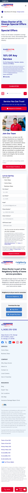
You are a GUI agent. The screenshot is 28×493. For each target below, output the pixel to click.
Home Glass (7, 183)
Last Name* (5, 195)
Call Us (8, 489)
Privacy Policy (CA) (6, 449)
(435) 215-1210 (10, 329)
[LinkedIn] (10, 342)
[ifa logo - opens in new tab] (4, 405)
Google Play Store (15, 314)
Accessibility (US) (5, 452)
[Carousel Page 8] (16, 93)
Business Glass (8, 186)
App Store (15, 309)
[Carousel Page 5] (12, 93)
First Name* (5, 189)
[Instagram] (17, 342)
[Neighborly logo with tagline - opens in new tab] (21, 262)
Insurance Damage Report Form (10, 400)
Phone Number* (6, 209)
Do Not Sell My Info (6, 459)
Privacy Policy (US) (6, 446)
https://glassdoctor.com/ (10, 243)
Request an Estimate (15, 108)
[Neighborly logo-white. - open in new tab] (5, 1)
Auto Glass (7, 180)
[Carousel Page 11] (20, 93)
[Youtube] (13, 342)
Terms (19, 243)
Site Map (3, 397)
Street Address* (6, 215)
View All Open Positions (13, 167)
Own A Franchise (6, 377)
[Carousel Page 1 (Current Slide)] (7, 93)
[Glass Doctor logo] (7, 263)
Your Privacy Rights (9, 462)
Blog (2, 386)
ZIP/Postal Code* (6, 222)
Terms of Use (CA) (6, 443)
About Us (4, 366)
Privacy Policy (8, 244)
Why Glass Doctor (6, 363)
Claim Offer (14, 86)
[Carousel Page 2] (8, 93)
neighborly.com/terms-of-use (12, 72)
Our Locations (5, 393)
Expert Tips (4, 390)
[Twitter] (6, 342)
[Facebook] (2, 342)
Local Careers (5, 373)
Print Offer (7, 76)
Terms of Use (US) (6, 440)
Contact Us (4, 370)
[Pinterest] (21, 342)
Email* (4, 202)
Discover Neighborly (13, 296)
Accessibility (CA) (5, 455)
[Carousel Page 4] (11, 93)
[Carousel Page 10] (19, 93)
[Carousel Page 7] (15, 93)
